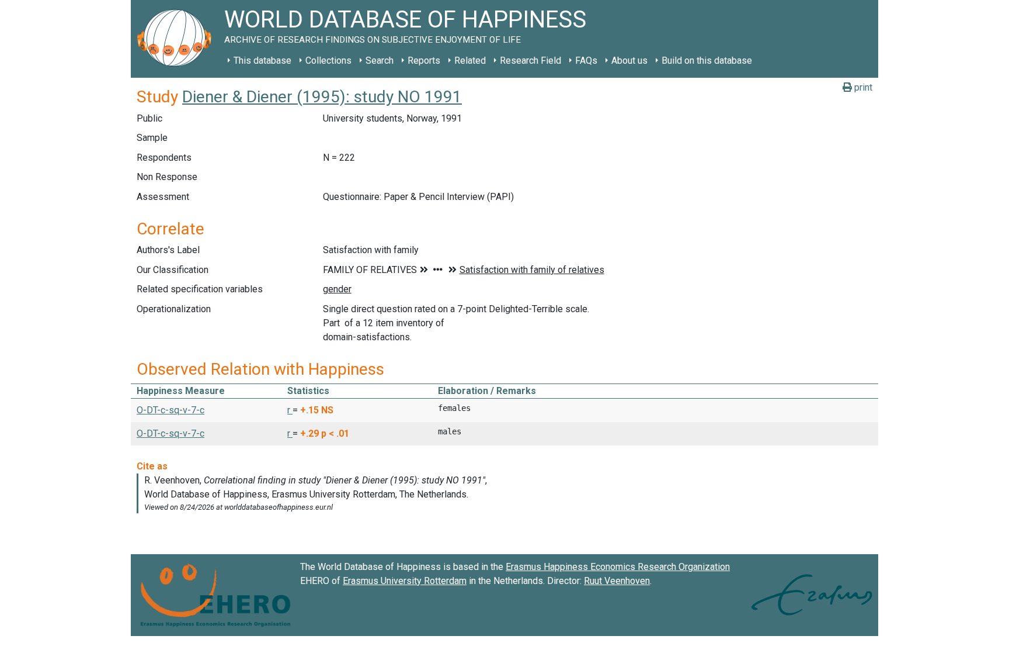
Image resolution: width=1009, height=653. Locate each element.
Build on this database (707, 60)
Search (380, 60)
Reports (424, 60)
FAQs (586, 60)
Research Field (530, 60)
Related (470, 60)
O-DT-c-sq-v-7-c (170, 410)
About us (629, 60)
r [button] (290, 410)
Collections (328, 60)
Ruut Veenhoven (617, 580)
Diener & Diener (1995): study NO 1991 (322, 96)
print (862, 87)
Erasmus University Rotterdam (405, 580)
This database (262, 60)
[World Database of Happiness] (177, 39)
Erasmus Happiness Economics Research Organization (618, 566)
